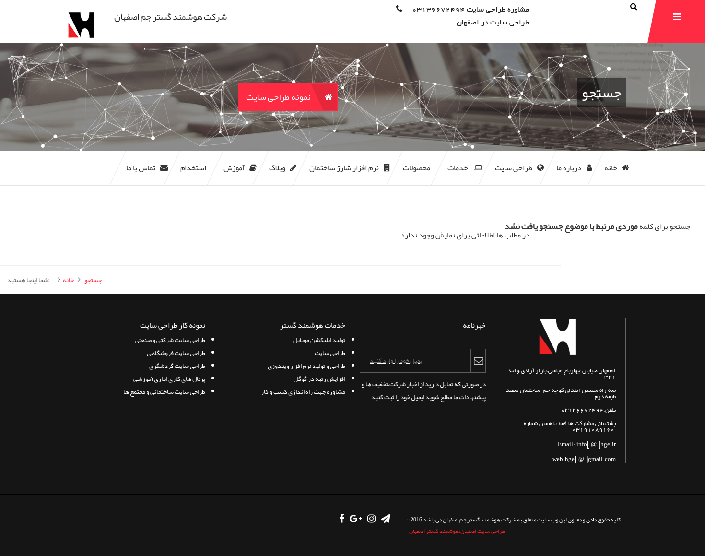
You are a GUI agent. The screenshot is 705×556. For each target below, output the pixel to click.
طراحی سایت (513, 168)
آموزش (234, 168)
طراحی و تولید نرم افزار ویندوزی (306, 365)
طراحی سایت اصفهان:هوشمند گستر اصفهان (457, 531)
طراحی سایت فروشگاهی (176, 352)
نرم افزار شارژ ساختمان (344, 168)
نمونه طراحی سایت (278, 97)
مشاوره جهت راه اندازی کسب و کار (303, 391)
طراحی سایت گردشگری (177, 365)
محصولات (416, 168)
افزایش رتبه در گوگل (319, 378)
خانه (610, 168)
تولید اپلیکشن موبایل (319, 339)
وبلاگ (277, 168)
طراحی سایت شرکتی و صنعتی (170, 339)
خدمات (458, 168)
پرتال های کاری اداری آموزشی (169, 378)
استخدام (193, 168)
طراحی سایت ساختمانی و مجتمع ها (164, 391)
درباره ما (569, 168)
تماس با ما (140, 168)
